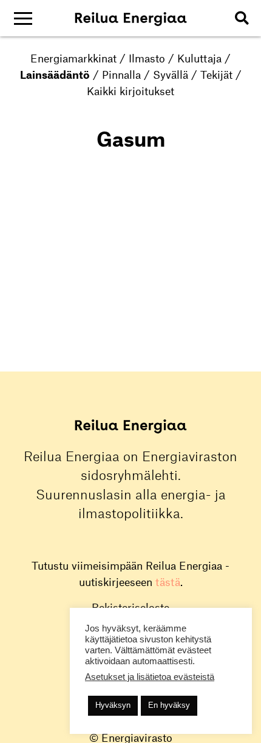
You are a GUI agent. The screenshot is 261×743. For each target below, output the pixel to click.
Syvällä (170, 74)
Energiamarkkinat (73, 58)
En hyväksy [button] (169, 705)
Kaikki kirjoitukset (130, 91)
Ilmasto (147, 58)
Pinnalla (121, 74)
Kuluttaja (199, 58)
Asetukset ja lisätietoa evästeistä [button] (149, 677)
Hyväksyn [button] (112, 705)
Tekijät (216, 74)
